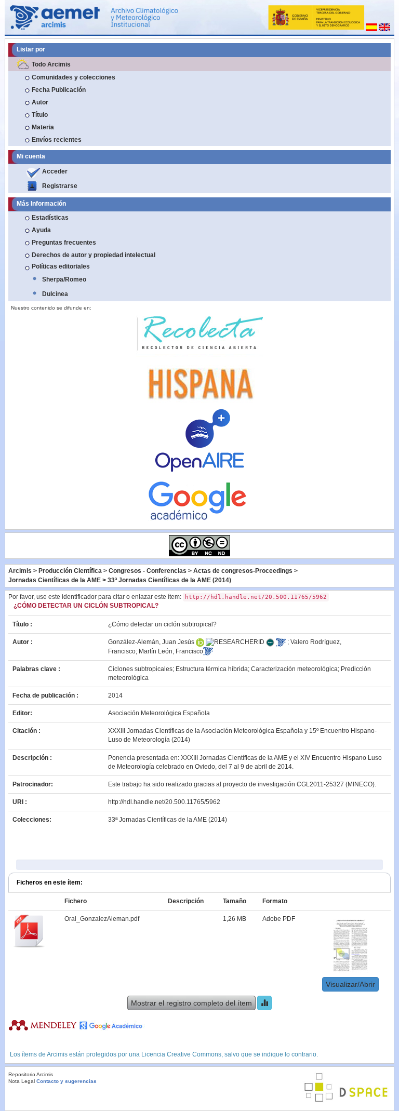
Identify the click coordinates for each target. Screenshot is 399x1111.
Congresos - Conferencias (148, 570)
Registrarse (59, 186)
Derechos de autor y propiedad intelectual (93, 255)
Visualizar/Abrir (350, 984)
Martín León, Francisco (171, 651)
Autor (40, 102)
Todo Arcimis (51, 64)
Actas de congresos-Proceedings (242, 570)
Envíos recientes (57, 139)
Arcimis (20, 570)
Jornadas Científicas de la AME (54, 580)
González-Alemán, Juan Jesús (151, 642)
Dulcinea (55, 294)
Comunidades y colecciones (73, 77)
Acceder (55, 171)
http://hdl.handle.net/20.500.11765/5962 (164, 802)
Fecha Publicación (59, 89)
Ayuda (41, 230)
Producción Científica (70, 570)
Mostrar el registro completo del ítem (191, 1003)
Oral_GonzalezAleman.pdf (101, 918)
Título (40, 114)
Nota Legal (21, 1081)
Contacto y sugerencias (66, 1081)
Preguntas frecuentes (64, 242)
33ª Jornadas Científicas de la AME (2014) (169, 580)
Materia (43, 127)
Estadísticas (50, 217)
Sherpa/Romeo (64, 279)
